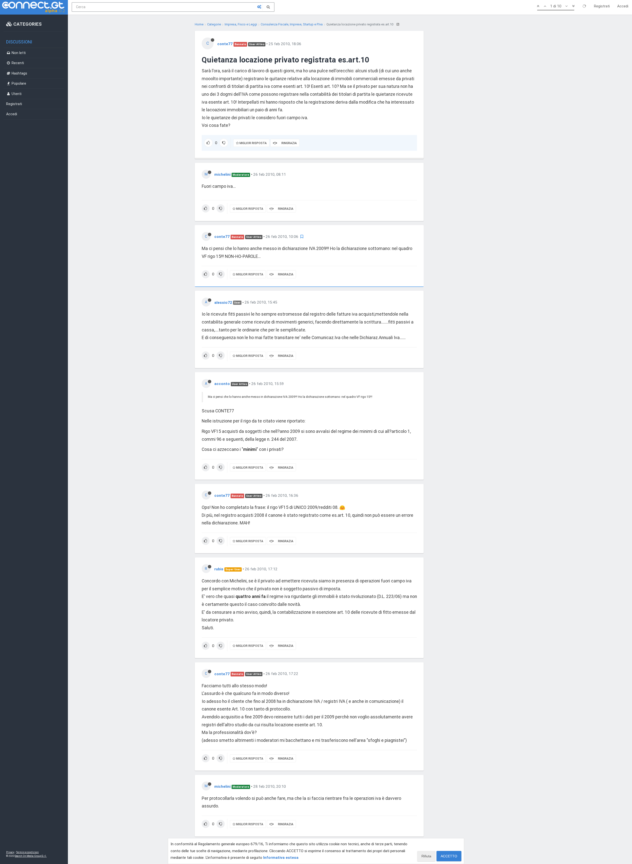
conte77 (225, 44)
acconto (222, 384)
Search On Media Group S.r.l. (31, 856)
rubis (218, 569)
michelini (222, 174)
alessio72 (223, 302)
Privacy (10, 852)
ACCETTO (449, 856)
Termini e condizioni (27, 852)
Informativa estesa (280, 857)
